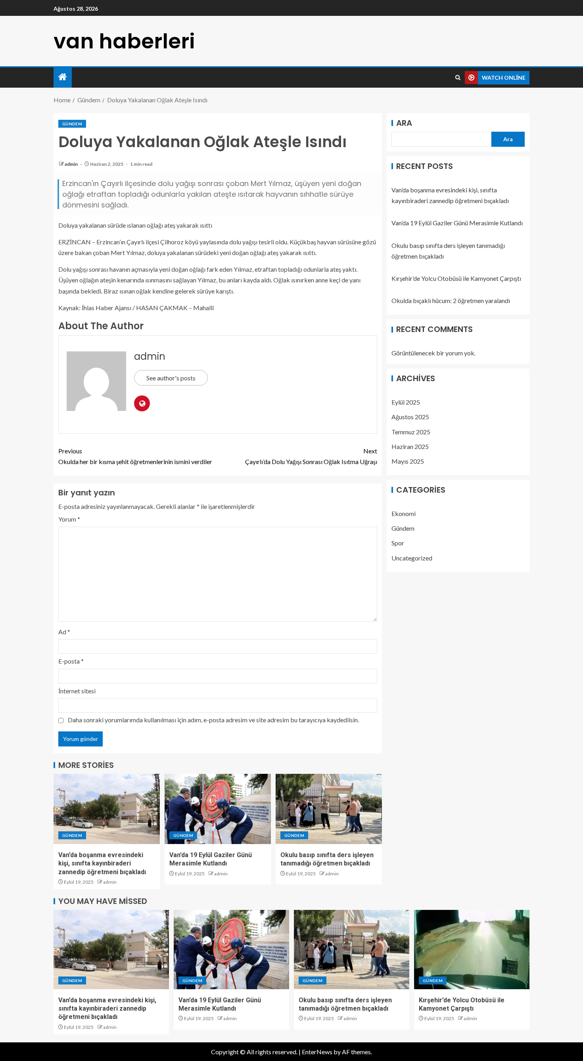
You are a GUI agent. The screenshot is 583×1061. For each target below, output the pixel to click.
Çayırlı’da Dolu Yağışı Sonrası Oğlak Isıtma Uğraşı (311, 456)
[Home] (62, 77)
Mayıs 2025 (407, 461)
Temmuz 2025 (410, 432)
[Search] (458, 77)
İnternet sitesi (77, 691)
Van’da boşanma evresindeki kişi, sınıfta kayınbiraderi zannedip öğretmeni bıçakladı (102, 863)
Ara (404, 123)
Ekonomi (403, 513)
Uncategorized (411, 558)
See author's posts (171, 378)
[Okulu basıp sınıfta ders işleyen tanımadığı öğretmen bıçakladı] (329, 809)
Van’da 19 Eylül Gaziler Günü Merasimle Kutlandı (457, 223)
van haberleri (124, 41)
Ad (64, 631)
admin (72, 164)
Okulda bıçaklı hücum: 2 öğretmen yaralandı (450, 301)
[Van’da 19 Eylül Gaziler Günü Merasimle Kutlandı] (218, 809)
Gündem (72, 123)
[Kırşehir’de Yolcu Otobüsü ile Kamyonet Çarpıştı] (471, 949)
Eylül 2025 (405, 402)
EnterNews (317, 1051)
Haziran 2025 (410, 446)
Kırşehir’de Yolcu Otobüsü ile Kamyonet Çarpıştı (456, 278)
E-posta (71, 661)
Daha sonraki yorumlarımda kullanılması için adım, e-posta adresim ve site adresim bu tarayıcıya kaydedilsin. (213, 719)
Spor (397, 543)
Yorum (69, 519)
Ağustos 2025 (410, 417)
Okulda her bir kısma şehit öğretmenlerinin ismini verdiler (135, 456)
